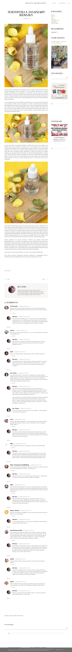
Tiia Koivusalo (13, 306)
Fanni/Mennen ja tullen (16, 530)
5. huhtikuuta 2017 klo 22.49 (24, 430)
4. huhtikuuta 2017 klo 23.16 (19, 485)
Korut (52, 17)
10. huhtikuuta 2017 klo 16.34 (24, 590)
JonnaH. (12, 330)
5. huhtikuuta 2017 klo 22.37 (24, 339)
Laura (11, 419)
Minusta (54, 3)
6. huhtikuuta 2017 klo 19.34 (25, 408)
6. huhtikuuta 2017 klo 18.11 (20, 581)
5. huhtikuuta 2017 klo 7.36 (20, 559)
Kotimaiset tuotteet (54, 23)
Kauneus (53, 14)
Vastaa (13, 313)
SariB (11, 352)
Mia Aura (14, 316)
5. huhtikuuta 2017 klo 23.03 (24, 519)
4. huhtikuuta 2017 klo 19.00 (19, 443)
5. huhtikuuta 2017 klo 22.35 (24, 316)
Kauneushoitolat (54, 22)
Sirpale (12, 559)
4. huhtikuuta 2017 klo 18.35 (19, 419)
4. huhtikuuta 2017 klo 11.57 (21, 330)
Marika (12, 582)
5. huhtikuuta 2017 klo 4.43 (28, 530)
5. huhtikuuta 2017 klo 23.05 (24, 543)
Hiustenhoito (53, 21)
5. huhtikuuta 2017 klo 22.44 (24, 386)
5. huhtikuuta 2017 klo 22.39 (24, 359)
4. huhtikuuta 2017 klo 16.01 (19, 351)
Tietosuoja (44, 647)
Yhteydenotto (62, 3)
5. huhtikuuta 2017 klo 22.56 (24, 474)
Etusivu (31, 647)
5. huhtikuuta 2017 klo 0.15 (25, 510)
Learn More (58, 649)
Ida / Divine (13, 373)
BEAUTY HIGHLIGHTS (36, 3)
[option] (59, 132)
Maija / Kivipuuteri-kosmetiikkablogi (19, 465)
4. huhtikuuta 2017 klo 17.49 (23, 373)
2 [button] (59, 143)
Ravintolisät (53, 19)
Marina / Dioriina (14, 510)
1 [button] (58, 143)
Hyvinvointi (53, 16)
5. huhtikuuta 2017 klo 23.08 (24, 568)
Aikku (11, 443)
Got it (63, 649)
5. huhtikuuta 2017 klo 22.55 (24, 451)
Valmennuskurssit (37, 647)
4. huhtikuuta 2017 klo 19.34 (35, 465)
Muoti (52, 18)
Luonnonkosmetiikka (55, 20)
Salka (11, 485)
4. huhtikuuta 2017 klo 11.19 (24, 306)
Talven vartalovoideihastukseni (35, 246)
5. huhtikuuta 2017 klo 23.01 (24, 496)
